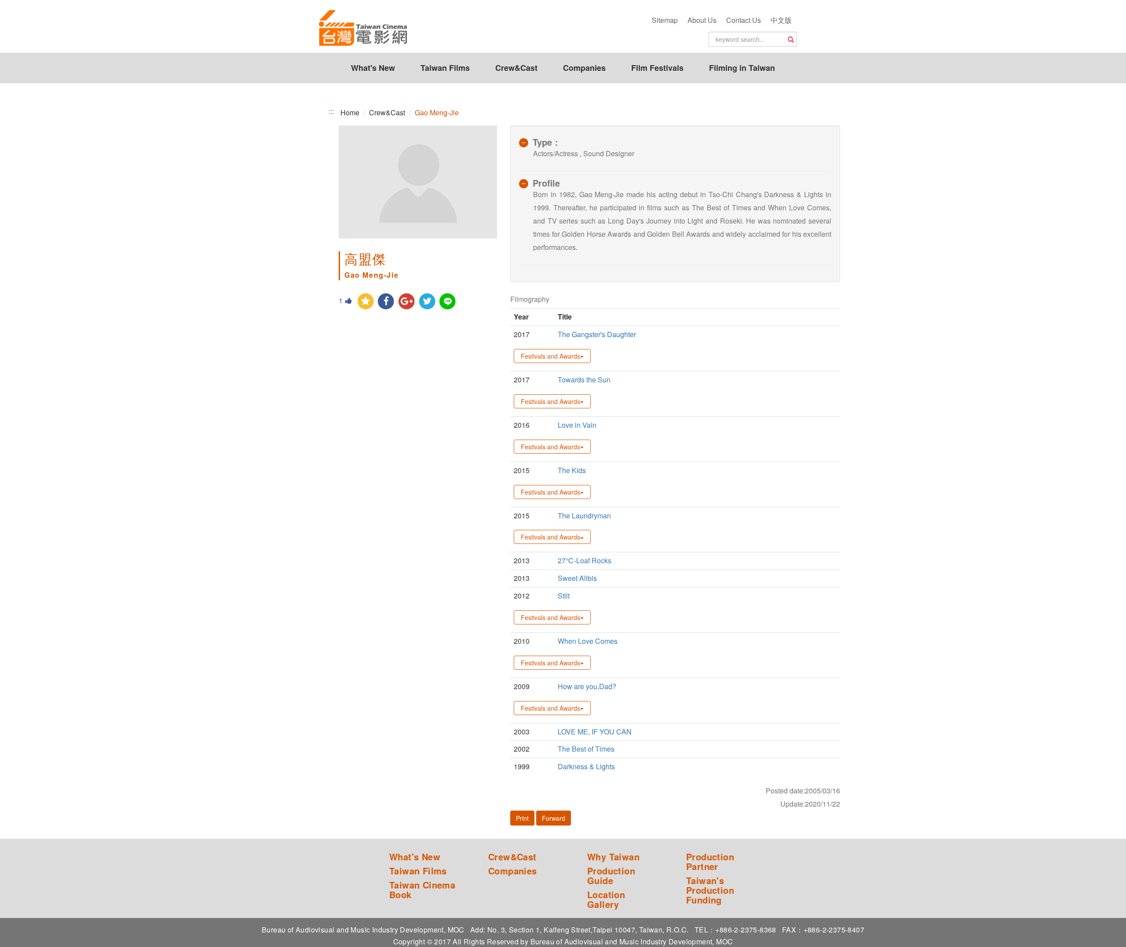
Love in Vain (577, 425)
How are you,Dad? (587, 686)
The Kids (572, 470)
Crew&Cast (516, 67)
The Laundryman (584, 515)
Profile (546, 182)
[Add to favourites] (365, 301)
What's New (373, 67)
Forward (553, 818)
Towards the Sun (584, 379)
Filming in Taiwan (742, 67)
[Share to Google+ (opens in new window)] (406, 301)
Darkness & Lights (586, 766)
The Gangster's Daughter (597, 334)
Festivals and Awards (550, 356)
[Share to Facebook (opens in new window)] (386, 301)
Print (522, 818)
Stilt (564, 596)
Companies (584, 67)
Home (349, 112)
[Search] (791, 39)
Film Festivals (657, 67)
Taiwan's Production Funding (710, 890)
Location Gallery (606, 899)
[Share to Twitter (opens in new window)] (427, 301)
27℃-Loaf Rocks (584, 560)
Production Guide (611, 875)
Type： (547, 142)
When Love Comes (588, 641)
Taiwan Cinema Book (422, 889)
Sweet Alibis (577, 578)
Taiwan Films (445, 67)
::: (331, 111)
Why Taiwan (613, 857)
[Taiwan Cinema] (362, 29)
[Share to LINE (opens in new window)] (448, 301)
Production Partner (710, 861)
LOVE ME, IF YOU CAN (595, 732)
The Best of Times (586, 749)
